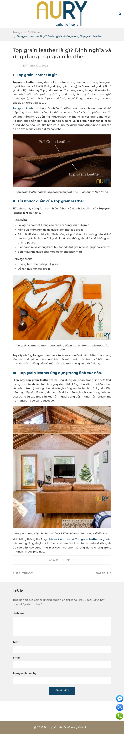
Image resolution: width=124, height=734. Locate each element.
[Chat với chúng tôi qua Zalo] (119, 707)
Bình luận (19, 613)
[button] (120, 14)
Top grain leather (24, 108)
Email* (17, 657)
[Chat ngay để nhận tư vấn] (119, 698)
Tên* (16, 642)
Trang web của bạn (25, 673)
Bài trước (24, 573)
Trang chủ (19, 32)
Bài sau (102, 573)
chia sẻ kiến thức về (76, 539)
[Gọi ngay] (119, 715)
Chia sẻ (35, 32)
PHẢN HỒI (62, 690)
